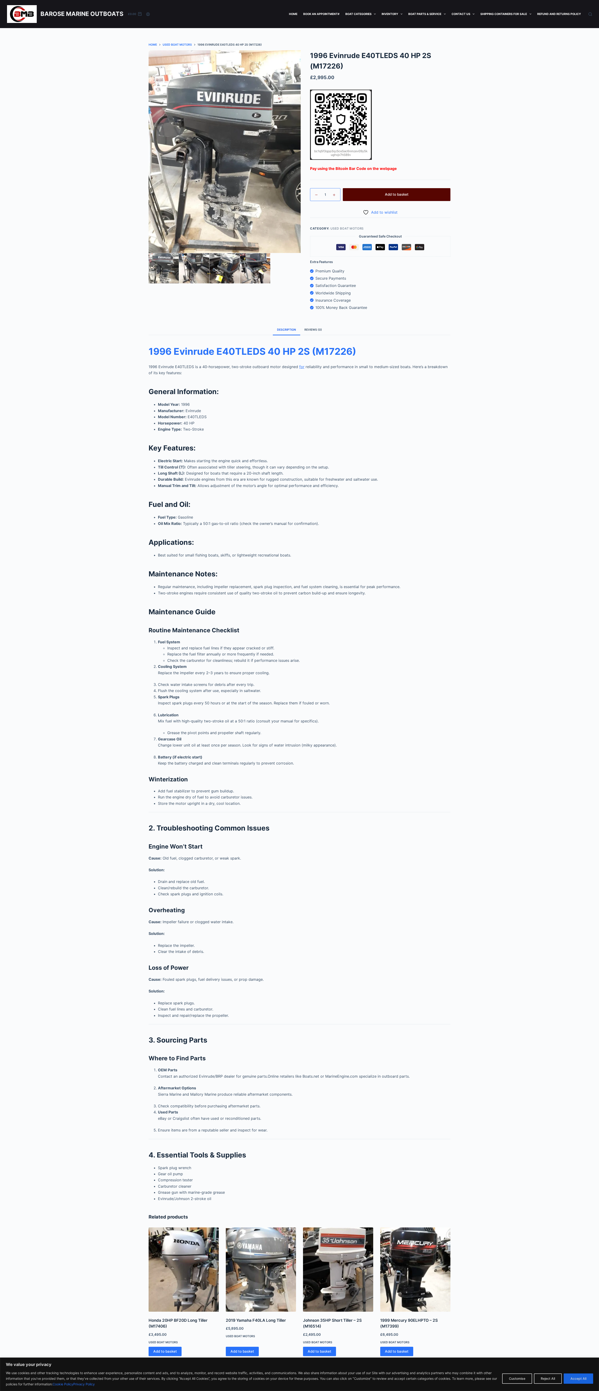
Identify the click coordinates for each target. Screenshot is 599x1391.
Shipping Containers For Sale (503, 14)
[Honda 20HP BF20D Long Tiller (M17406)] (184, 1269)
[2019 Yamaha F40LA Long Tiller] (261, 1269)
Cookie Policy (63, 1384)
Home (293, 14)
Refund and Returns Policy (559, 14)
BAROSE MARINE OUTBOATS (81, 13)
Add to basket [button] (165, 1351)
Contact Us (461, 14)
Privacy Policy (84, 1384)
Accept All (578, 1378)
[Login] (148, 14)
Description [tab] (286, 329)
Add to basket (397, 194)
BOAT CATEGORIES (358, 14)
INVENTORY (390, 14)
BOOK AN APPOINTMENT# (321, 14)
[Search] (590, 14)
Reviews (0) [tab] (313, 329)
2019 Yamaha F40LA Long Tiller (256, 1320)
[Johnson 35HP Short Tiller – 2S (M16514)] (338, 1269)
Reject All (548, 1378)
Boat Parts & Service (424, 14)
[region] (299, 1374)
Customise (517, 1378)
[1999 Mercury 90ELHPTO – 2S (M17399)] (415, 1269)
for (301, 366)
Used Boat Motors (347, 228)
